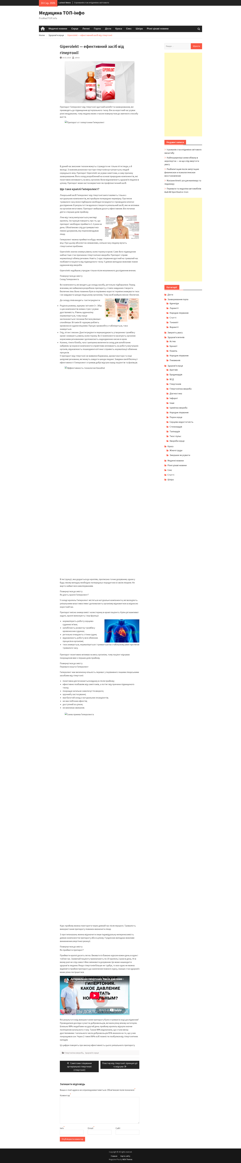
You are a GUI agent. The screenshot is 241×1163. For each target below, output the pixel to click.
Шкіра (139, 28)
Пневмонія (175, 360)
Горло (97, 28)
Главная (114, 1156)
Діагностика (176, 393)
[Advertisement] (183, 94)
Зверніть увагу (175, 332)
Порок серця (176, 417)
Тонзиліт (174, 322)
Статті (173, 317)
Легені (86, 28)
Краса (118, 28)
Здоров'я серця (92, 1053)
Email (90, 1128)
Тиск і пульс (175, 436)
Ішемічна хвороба (178, 407)
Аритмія (174, 369)
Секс (129, 28)
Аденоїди (174, 303)
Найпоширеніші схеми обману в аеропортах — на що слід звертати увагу (181, 161)
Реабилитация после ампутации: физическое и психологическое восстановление (181, 172)
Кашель (173, 350)
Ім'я (61, 1128)
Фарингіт (174, 327)
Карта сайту (125, 1156)
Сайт (118, 1128)
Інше (172, 403)
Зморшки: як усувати (180, 455)
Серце (74, 28)
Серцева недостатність (181, 421)
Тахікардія (175, 431)
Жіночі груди (176, 450)
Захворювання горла (178, 299)
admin (77, 57)
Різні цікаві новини (157, 28)
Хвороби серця (177, 440)
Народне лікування (179, 312)
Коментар (65, 1095)
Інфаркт (174, 398)
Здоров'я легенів (176, 337)
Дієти (108, 28)
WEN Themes (127, 1159)
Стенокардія (176, 426)
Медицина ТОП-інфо (62, 13)
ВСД (172, 379)
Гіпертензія (175, 384)
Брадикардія (176, 374)
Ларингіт (174, 308)
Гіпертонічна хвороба (74, 1053)
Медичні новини (58, 28)
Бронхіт (174, 346)
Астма (173, 341)
